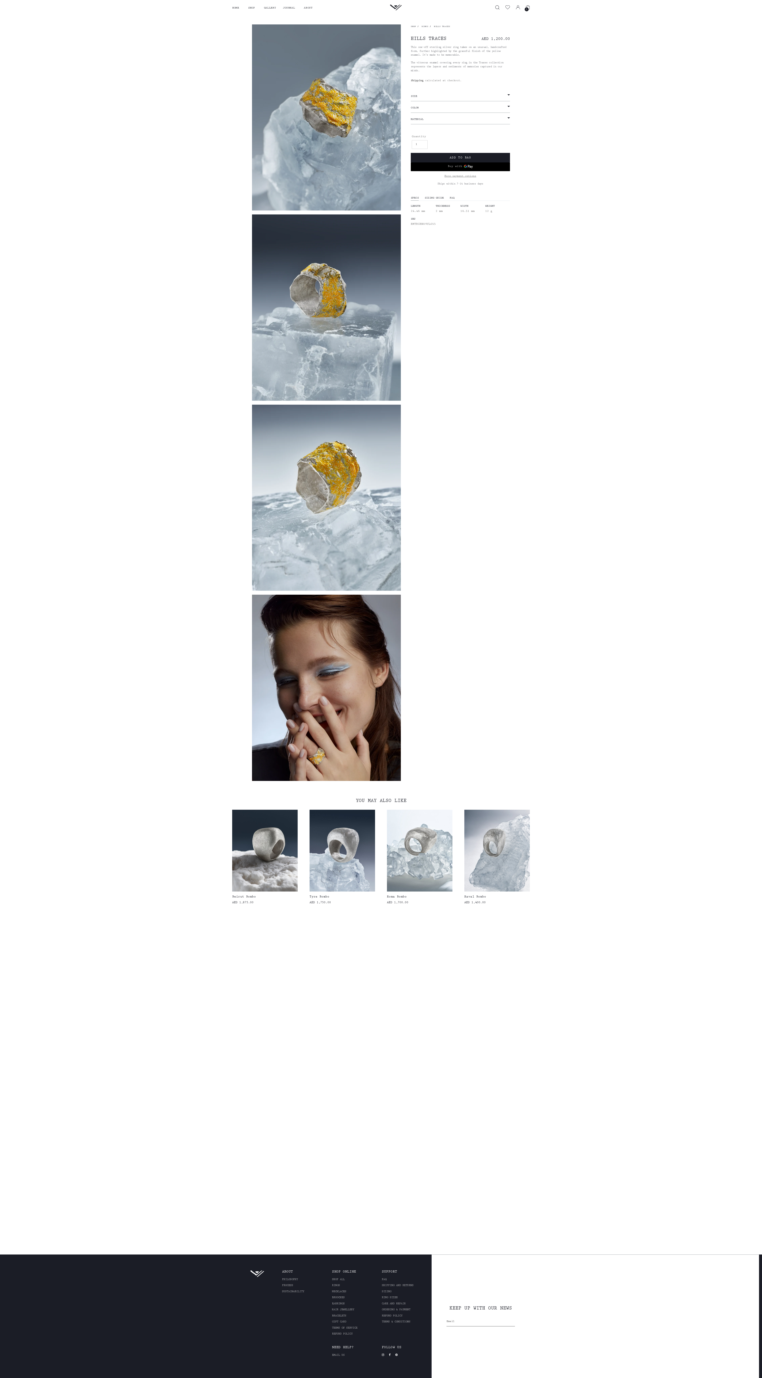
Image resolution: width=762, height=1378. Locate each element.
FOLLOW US (391, 1347)
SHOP (251, 8)
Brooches (338, 1297)
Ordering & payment (396, 1310)
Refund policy (342, 1334)
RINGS (425, 27)
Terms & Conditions (396, 1322)
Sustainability (293, 1291)
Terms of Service (344, 1328)
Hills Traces (442, 27)
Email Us (338, 1355)
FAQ (452, 198)
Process (287, 1285)
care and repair (394, 1304)
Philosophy (290, 1279)
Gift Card (339, 1322)
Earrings (338, 1304)
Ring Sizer (390, 1297)
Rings (336, 1285)
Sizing (386, 1291)
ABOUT (308, 8)
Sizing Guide (434, 198)
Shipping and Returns (398, 1285)
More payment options (460, 176)
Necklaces (339, 1291)
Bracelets (339, 1316)
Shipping (417, 80)
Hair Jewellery (343, 1310)
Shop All (338, 1279)
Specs (415, 198)
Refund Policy (392, 1316)
